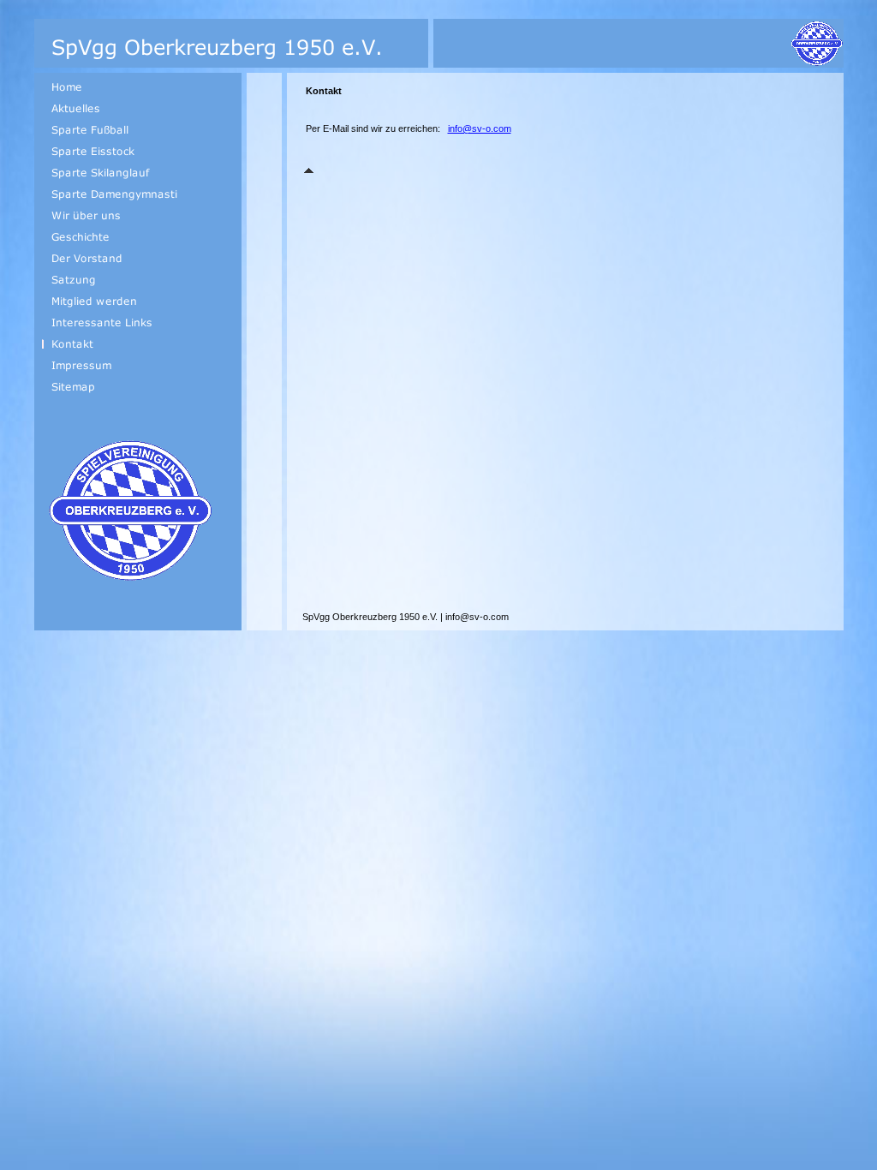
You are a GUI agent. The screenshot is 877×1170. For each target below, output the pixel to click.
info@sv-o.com (479, 128)
